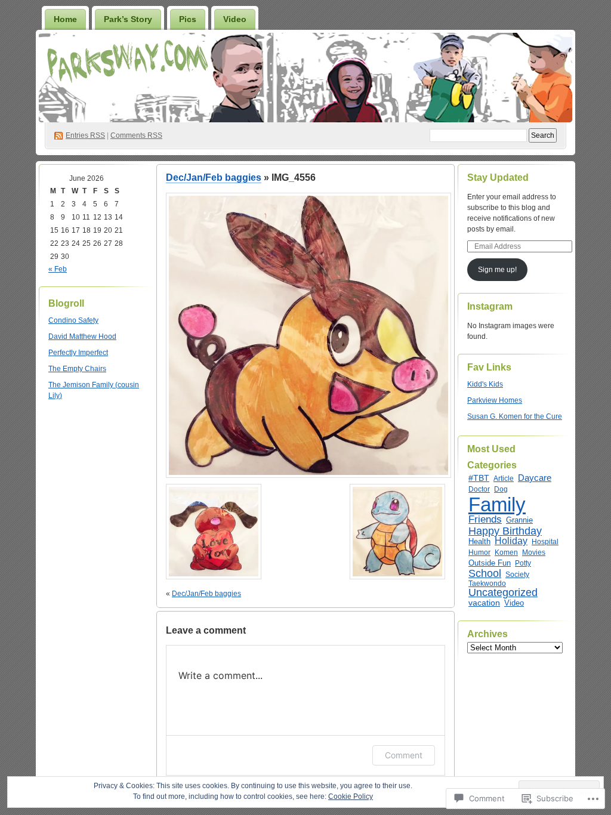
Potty (523, 563)
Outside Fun (489, 562)
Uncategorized (503, 592)
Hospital (545, 542)
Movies (533, 552)
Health (479, 541)
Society (517, 574)
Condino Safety (73, 320)
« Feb (57, 269)
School (484, 573)
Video (234, 19)
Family (497, 504)
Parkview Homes (494, 400)
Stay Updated (498, 177)
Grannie (519, 519)
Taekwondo (487, 583)
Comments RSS (136, 135)
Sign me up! (497, 270)
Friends (485, 519)
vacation (484, 602)
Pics (187, 19)
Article (503, 478)
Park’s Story (128, 19)
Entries (85, 135)
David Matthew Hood (82, 336)
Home (65, 19)
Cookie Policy (350, 796)
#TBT (478, 478)
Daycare (534, 478)
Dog (501, 489)
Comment (403, 755)
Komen (506, 552)
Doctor (479, 489)
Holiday (511, 541)
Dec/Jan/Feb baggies (213, 177)
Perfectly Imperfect (78, 352)
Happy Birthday (505, 531)
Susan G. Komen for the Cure (514, 416)
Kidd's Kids (485, 384)
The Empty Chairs (77, 369)
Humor (479, 552)
